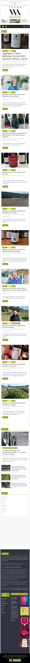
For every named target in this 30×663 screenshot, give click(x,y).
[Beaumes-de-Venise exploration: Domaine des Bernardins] (15, 231)
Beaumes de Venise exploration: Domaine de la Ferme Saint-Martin (14, 289)
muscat (12, 140)
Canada (4, 448)
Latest (10, 51)
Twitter (14, 589)
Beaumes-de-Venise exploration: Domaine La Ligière (14, 404)
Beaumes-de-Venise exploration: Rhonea (14, 173)
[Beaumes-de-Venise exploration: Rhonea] (15, 153)
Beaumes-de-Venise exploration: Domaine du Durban (14, 212)
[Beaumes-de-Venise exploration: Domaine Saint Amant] (15, 76)
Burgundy (3, 499)
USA (2, 610)
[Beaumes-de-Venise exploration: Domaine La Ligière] (15, 384)
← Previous (5, 424)
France (2, 605)
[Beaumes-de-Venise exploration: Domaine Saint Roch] (15, 345)
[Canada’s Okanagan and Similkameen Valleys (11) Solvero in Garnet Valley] (15, 432)
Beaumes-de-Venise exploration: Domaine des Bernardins (14, 250)
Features (4, 92)
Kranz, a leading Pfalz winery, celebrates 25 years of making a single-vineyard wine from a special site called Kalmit (19, 468)
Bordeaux (3, 501)
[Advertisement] (15, 530)
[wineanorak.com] (2, 26)
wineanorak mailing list (14, 613)
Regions (13, 323)
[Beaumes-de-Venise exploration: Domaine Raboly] (15, 307)
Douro (2, 503)
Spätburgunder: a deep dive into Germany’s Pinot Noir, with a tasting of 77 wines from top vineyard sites (19, 485)
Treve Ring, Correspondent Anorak (14, 603)
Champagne (4, 496)
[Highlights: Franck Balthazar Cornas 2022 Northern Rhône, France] (15, 34)
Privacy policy (16, 660)
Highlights (5, 51)
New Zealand (4, 505)
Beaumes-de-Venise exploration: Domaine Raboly (14, 326)
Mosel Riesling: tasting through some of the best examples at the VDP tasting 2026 (18, 477)
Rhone (14, 51)
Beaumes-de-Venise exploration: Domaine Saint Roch (14, 365)
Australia (3, 512)
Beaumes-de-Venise (6, 99)
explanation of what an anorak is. (13, 567)
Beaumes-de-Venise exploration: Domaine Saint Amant (14, 95)
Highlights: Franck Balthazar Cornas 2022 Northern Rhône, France (14, 56)
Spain (2, 608)
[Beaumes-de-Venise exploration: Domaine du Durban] (15, 192)
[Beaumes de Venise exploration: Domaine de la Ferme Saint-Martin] (15, 269)
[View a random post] (27, 26)
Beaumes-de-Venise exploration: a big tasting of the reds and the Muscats (14, 135)
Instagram (18, 589)
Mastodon (25, 589)
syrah (26, 61)
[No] (28, 658)
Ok (10, 660)
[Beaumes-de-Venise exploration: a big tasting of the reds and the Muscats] (15, 114)
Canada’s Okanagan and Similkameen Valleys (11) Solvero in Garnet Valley (14, 452)
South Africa (4, 509)
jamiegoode (14, 61)
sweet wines (16, 140)
